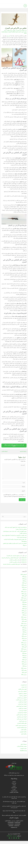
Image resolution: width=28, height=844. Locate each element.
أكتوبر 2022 (24, 672)
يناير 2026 (25, 589)
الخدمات (14, 784)
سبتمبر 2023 (24, 649)
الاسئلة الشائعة (14, 787)
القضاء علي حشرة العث (22, 719)
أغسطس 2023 (24, 651)
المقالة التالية (4, 451)
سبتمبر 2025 (24, 597)
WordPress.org (23, 750)
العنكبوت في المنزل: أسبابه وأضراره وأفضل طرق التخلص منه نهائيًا (14, 815)
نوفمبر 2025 (24, 593)
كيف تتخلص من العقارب (14, 559)
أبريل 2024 (24, 634)
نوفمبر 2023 (24, 644)
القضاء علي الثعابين (23, 708)
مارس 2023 (24, 661)
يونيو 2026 (24, 578)
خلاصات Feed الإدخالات (22, 746)
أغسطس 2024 (24, 625)
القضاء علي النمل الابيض (21, 714)
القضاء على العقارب (22, 701)
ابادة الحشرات (18, 30)
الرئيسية (14, 781)
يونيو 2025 (24, 604)
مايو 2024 (25, 631)
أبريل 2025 (24, 608)
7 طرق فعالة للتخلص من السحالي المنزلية (10, 557)
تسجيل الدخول (24, 744)
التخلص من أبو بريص (22, 691)
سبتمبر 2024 (24, 623)
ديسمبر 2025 (24, 591)
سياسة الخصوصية (14, 790)
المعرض (14, 786)
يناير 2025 (25, 615)
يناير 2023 (25, 666)
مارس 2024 (24, 636)
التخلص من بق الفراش (22, 697)
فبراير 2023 (24, 663)
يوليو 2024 (24, 627)
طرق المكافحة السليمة (13, 31)
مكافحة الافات (24, 729)
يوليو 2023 (24, 653)
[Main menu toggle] (25, 5)
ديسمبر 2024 (24, 617)
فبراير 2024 (24, 638)
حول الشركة (14, 783)
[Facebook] (18, 838)
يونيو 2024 (24, 629)
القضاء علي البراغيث (22, 704)
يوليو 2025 (24, 602)
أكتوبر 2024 (24, 621)
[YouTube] (9, 838)
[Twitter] (16, 838)
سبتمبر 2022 (24, 674)
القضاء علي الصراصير (22, 712)
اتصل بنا (14, 789)
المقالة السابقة (23, 451)
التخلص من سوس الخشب (21, 699)
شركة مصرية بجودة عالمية (21, 725)
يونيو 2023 (24, 655)
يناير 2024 (25, 640)
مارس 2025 (24, 610)
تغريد (26, 555)
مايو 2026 (25, 580)
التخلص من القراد (23, 695)
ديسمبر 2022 (24, 668)
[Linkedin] (14, 838)
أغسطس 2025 (24, 600)
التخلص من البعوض (23, 693)
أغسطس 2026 (24, 574)
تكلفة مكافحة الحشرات (22, 723)
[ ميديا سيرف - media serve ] (12, 835)
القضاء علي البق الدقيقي (21, 706)
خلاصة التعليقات (23, 748)
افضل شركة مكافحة (11, 30)
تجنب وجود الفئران (23, 721)
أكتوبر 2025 (24, 595)
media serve (24, 557)
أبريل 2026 (24, 583)
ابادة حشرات (24, 687)
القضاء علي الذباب (23, 710)
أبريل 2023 (24, 659)
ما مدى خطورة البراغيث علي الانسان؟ (14, 555)
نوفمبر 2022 (24, 670)
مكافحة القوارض (23, 731)
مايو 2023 (25, 657)
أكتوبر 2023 (24, 646)
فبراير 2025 (24, 612)
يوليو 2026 (24, 576)
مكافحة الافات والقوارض (14, 792)
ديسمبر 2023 (24, 642)
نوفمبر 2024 (24, 619)
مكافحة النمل (24, 733)
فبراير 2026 (24, 587)
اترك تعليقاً (24, 30)
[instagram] (11, 838)
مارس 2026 (24, 585)
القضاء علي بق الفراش (22, 716)
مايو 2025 (25, 606)
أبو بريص (9, 35)
